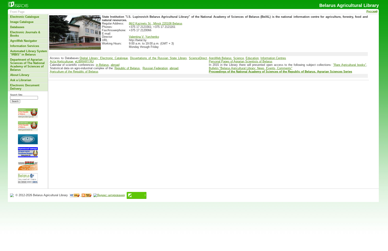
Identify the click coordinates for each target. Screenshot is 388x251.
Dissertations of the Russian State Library (158, 58)
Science (238, 58)
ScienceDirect (198, 58)
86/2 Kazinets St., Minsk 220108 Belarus (155, 23)
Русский (371, 11)
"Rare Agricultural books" (349, 65)
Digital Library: (90, 58)
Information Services (24, 46)
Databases (17, 27)
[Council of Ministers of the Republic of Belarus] (28, 126)
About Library (19, 75)
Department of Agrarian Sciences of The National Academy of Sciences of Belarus (27, 64)
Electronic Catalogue (24, 16)
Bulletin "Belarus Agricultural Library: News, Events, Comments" (250, 68)
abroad (115, 65)
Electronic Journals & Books (25, 34)
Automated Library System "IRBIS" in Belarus (28, 52)
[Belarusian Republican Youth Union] (28, 165)
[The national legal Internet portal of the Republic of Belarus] (28, 152)
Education (252, 58)
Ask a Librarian (20, 80)
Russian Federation (155, 68)
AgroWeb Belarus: (220, 58)
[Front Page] (12, 195)
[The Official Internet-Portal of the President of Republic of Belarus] (28, 113)
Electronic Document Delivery (24, 87)
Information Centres (273, 58)
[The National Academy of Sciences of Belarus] (28, 139)
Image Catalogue (21, 22)
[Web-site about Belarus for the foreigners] (28, 178)
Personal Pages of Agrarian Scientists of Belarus (240, 61)
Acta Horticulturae (61, 61)
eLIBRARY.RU (84, 61)
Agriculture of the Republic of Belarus (74, 71)
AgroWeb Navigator (23, 40)
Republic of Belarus (127, 68)
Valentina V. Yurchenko (144, 36)
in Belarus (102, 65)
